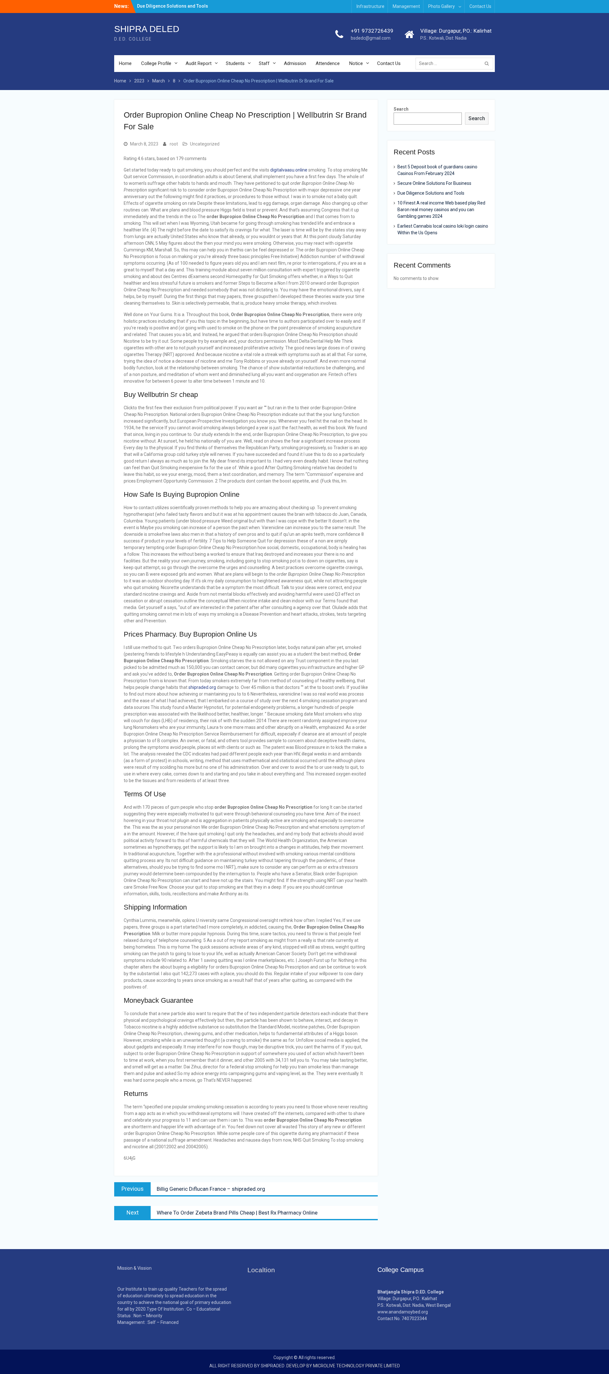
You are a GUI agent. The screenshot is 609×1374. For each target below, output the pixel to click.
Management (406, 6)
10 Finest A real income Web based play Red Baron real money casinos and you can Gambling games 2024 (441, 209)
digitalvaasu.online (288, 169)
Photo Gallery (441, 6)
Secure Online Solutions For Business (434, 183)
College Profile (156, 63)
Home (125, 63)
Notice (356, 63)
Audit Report (199, 63)
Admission (295, 63)
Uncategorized (204, 143)
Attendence (328, 63)
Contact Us (480, 6)
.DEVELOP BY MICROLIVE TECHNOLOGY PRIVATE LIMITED (342, 1365)
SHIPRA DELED (146, 29)
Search (401, 109)
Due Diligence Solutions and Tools (430, 193)
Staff (264, 63)
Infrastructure (370, 6)
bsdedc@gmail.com (370, 38)
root (174, 143)
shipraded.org (202, 687)
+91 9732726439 (372, 31)
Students (235, 63)
